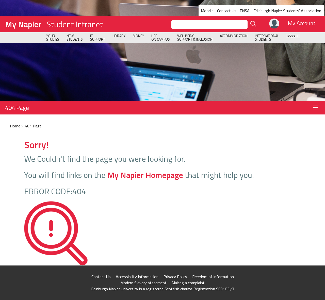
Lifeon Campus (160, 37)
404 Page (17, 107)
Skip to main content (18, 4)
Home (15, 126)
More (292, 36)
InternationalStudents (267, 37)
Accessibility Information (137, 277)
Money (138, 35)
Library (118, 35)
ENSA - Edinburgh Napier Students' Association (280, 11)
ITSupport (97, 37)
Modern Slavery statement (143, 283)
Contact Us (226, 11)
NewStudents (75, 37)
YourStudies (52, 37)
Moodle (207, 11)
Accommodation (234, 35)
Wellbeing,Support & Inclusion (195, 37)
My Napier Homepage (145, 175)
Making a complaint (188, 283)
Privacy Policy (175, 277)
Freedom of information (213, 277)
